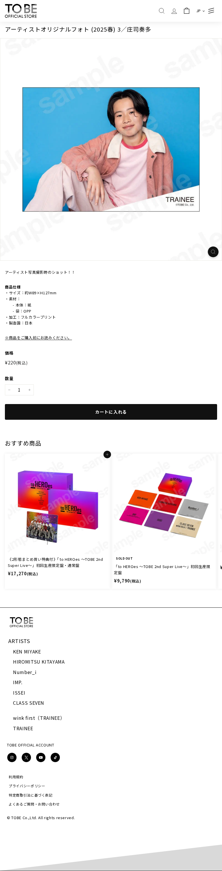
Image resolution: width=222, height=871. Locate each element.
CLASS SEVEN (28, 702)
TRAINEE (23, 728)
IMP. (18, 682)
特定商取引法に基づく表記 (31, 795)
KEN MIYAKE (27, 651)
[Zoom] (213, 252)
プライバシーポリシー (27, 785)
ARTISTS (19, 640)
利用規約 (16, 776)
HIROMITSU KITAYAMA (39, 661)
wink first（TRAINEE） (39, 717)
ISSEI (19, 692)
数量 (9, 378)
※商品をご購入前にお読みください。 (38, 337)
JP (198, 10)
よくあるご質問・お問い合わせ (34, 803)
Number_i (24, 672)
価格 (9, 353)
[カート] (186, 10)
